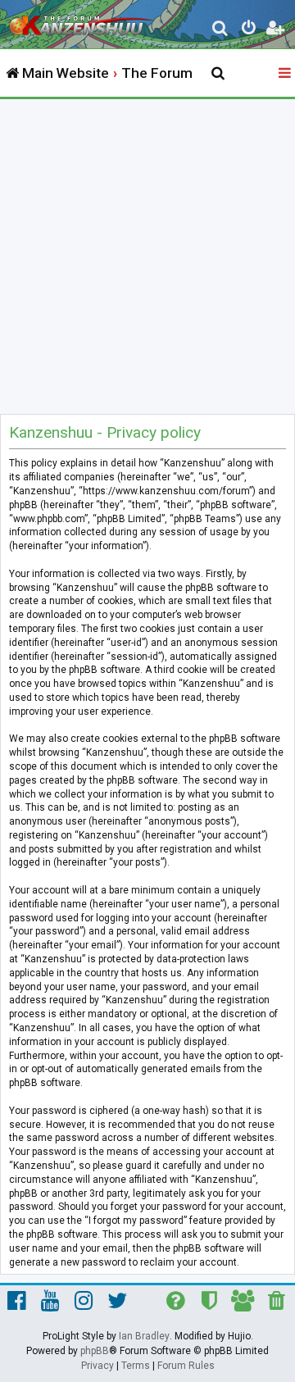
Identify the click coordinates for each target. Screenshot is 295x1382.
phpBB (94, 1351)
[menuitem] (221, 30)
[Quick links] (286, 73)
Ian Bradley (144, 1336)
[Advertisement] (147, 254)
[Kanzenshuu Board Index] (82, 21)
